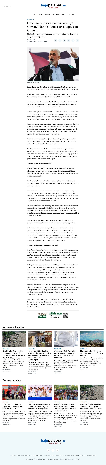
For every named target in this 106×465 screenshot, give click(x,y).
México (40, 14)
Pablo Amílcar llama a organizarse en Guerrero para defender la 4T (12, 406)
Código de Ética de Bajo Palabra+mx (85, 455)
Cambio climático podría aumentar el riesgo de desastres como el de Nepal (13, 353)
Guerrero (47, 14)
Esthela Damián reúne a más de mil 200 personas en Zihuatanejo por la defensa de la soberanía (65, 407)
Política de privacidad (37, 455)
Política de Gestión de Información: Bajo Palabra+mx (59, 455)
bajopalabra (31, 39)
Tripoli (78, 459)
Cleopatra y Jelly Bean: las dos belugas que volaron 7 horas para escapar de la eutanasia (65, 354)
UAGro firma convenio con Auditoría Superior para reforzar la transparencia (39, 406)
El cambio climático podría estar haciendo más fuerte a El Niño (91, 353)
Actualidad (56, 14)
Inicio (33, 14)
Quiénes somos (25, 455)
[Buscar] (10, 6)
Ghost (73, 459)
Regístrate (13, 455)
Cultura (64, 14)
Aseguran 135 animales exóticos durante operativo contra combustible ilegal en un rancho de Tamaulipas (39, 355)
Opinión (71, 14)
